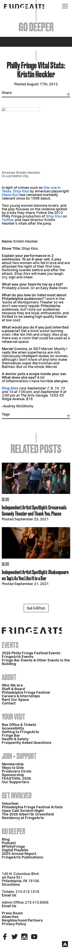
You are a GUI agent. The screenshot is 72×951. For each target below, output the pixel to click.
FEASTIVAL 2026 (16, 778)
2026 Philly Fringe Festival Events (31, 653)
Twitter (7, 220)
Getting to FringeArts (20, 732)
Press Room (12, 913)
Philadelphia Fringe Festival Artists (32, 807)
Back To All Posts (36, 608)
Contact (9, 703)
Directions (11, 885)
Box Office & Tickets (19, 725)
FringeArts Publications (22, 857)
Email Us (9, 895)
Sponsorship (13, 775)
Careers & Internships (21, 696)
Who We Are (12, 685)
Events (10, 645)
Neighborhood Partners (22, 920)
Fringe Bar (11, 735)
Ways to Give (13, 768)
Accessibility (13, 728)
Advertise (10, 917)
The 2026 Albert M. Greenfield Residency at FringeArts (28, 816)
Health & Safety (15, 739)
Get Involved (17, 795)
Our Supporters (15, 782)
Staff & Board (13, 689)
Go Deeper (13, 831)
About (9, 677)
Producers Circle (16, 771)
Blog (6, 839)
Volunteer (10, 804)
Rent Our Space (15, 700)
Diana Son (10, 195)
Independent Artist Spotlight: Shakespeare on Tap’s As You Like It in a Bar (35, 575)
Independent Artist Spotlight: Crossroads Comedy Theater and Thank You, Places (34, 510)
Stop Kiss (21, 191)
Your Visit (13, 716)
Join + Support (19, 756)
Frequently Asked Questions (26, 743)
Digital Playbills (15, 850)
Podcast (9, 843)
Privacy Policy (14, 924)
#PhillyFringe (13, 847)
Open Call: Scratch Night (23, 811)
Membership (13, 764)
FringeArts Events (17, 657)
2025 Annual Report (19, 854)
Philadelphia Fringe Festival (26, 692)
